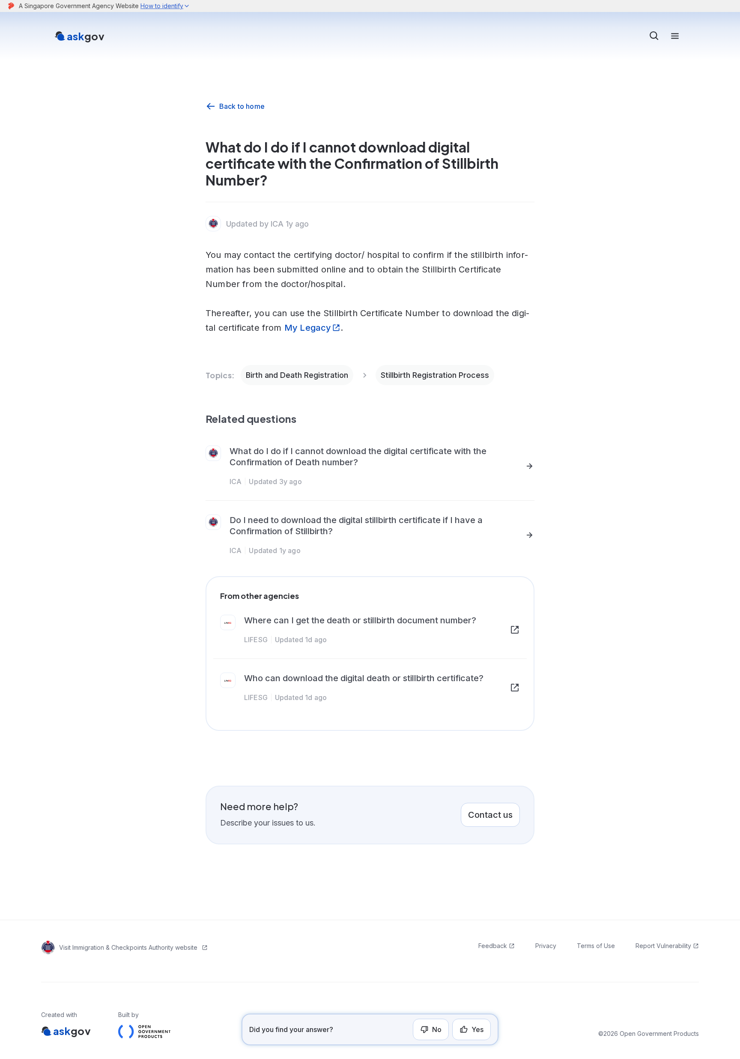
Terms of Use (596, 945)
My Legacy (307, 328)
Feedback (492, 945)
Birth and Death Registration (297, 375)
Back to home (242, 106)
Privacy (545, 945)
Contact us (490, 815)
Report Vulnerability (663, 945)
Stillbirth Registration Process (435, 375)
